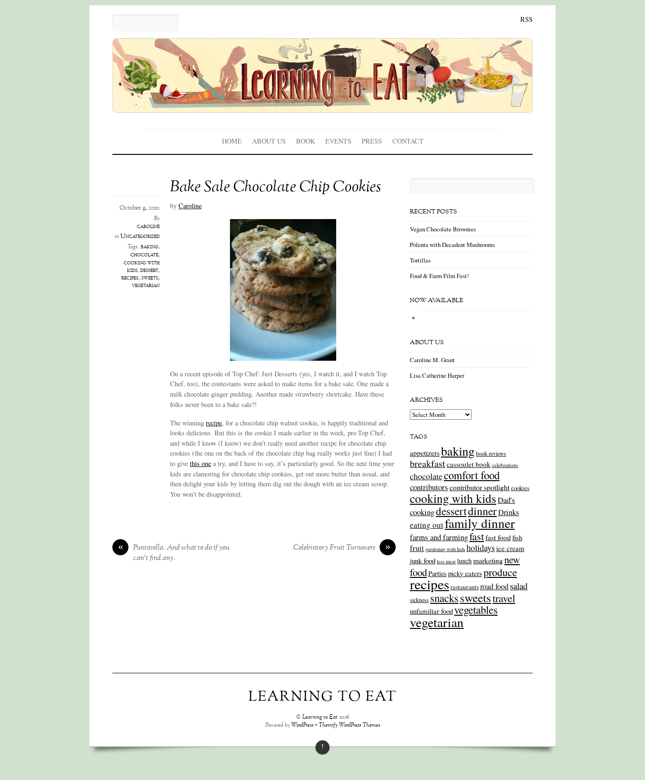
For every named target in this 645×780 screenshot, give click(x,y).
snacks (444, 598)
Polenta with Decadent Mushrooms (452, 244)
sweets (149, 278)
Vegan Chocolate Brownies (443, 229)
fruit (417, 548)
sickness (419, 599)
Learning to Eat (320, 717)
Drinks (508, 512)
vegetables (476, 609)
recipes (129, 278)
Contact (408, 140)
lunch (464, 560)
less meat (446, 561)
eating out (426, 524)
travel (503, 598)
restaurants (464, 587)
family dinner (480, 523)
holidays (481, 547)
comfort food (472, 475)
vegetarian (146, 285)
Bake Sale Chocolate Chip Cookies (275, 188)
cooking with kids (453, 498)
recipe (214, 422)
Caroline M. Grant (432, 360)
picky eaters (465, 573)
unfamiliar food (431, 611)
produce (500, 572)
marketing (488, 560)
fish (517, 537)
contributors (429, 487)
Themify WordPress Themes (349, 725)
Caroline (190, 205)
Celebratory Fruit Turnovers (341, 548)
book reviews (491, 453)
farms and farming (439, 537)
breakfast (427, 463)
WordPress (302, 725)
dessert (149, 270)
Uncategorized (140, 236)
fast (476, 536)
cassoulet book (469, 464)
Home (232, 140)
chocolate (144, 255)
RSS (526, 19)
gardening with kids (445, 549)
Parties (437, 573)
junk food (422, 560)
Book (305, 140)
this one (200, 463)
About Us (269, 140)
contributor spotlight (479, 487)
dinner (482, 510)
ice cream (510, 548)
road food (494, 586)
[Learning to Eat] (322, 106)
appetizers (425, 453)
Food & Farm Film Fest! (439, 275)
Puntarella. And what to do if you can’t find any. (174, 553)
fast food (498, 537)
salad (518, 586)
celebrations (505, 464)
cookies (520, 487)
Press (372, 140)
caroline (148, 226)
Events (338, 140)
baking (149, 247)
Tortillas (420, 260)
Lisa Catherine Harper (437, 375)
